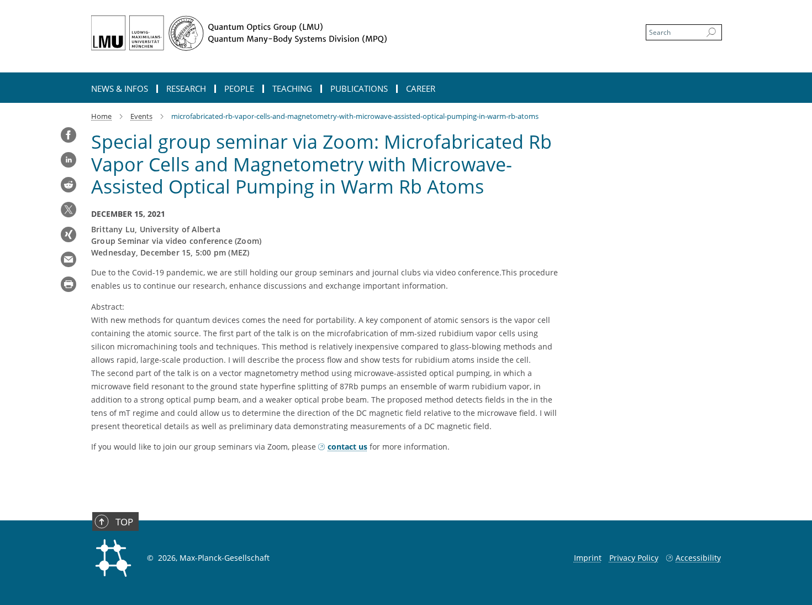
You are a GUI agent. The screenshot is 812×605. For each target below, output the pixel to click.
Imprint (588, 557)
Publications (359, 89)
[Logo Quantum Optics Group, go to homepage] (298, 33)
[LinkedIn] (68, 160)
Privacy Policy (633, 557)
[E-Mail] (68, 259)
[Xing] (68, 234)
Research (186, 89)
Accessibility (698, 557)
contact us (347, 446)
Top (124, 521)
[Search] (711, 32)
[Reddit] (68, 184)
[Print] (68, 284)
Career (420, 89)
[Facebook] (68, 135)
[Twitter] (68, 209)
